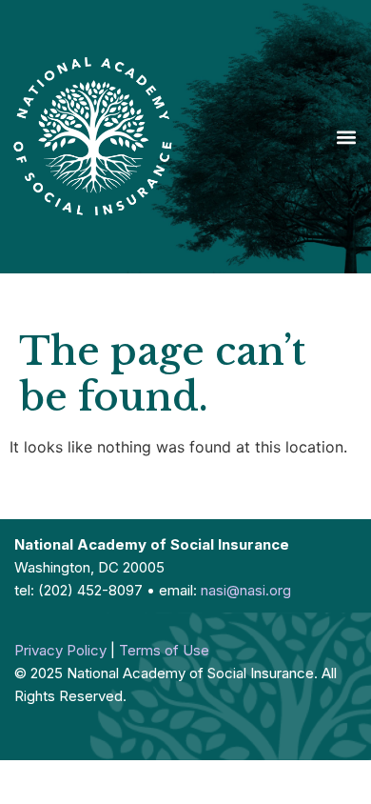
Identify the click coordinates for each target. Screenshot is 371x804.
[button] (345, 136)
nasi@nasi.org (246, 590)
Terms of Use (164, 650)
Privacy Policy (60, 650)
